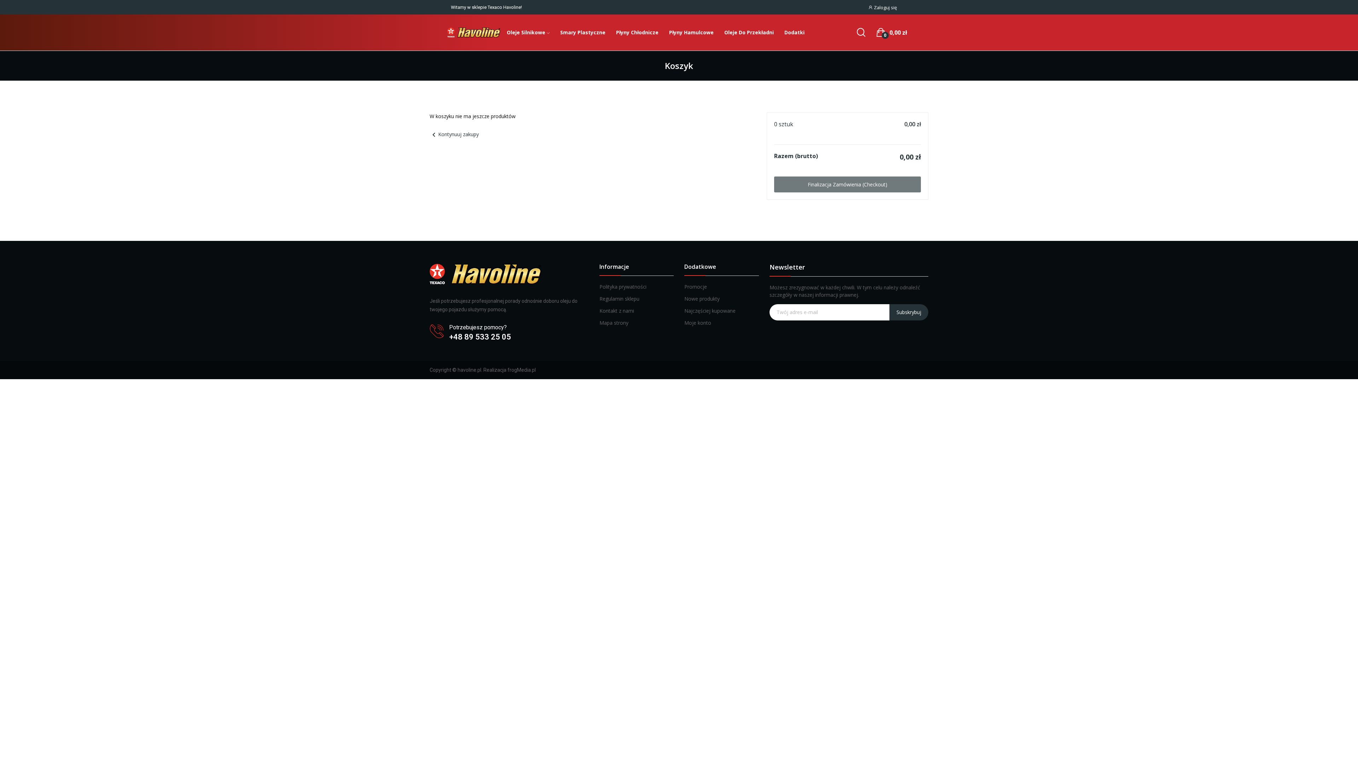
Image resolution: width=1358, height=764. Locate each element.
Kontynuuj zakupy (454, 134)
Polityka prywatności (622, 286)
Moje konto (697, 322)
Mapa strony (613, 322)
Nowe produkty (702, 298)
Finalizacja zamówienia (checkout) (847, 184)
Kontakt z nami (616, 310)
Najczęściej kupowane (710, 310)
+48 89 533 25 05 (480, 336)
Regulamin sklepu (619, 298)
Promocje (695, 286)
